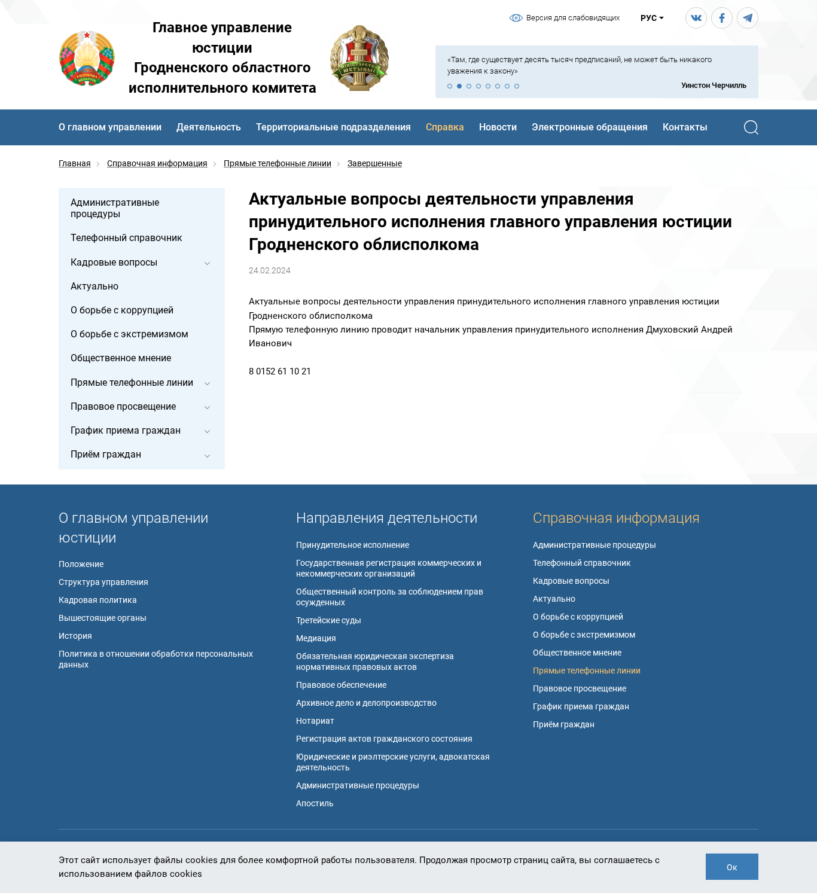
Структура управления (103, 582)
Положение (81, 564)
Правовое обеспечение (341, 685)
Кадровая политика (98, 600)
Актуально (554, 599)
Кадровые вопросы (571, 581)
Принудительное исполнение (352, 545)
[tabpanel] (596, 73)
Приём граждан (564, 724)
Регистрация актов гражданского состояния (384, 738)
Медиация (316, 638)
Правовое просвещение (579, 688)
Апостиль (315, 803)
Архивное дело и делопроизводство (366, 703)
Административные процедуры (357, 785)
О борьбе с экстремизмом (584, 634)
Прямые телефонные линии (587, 670)
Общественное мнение (577, 652)
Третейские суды (328, 620)
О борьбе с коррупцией (578, 616)
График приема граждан (581, 706)
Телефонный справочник (582, 563)
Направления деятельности (386, 518)
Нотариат (315, 721)
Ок (732, 867)
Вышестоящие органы (103, 618)
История (75, 636)
